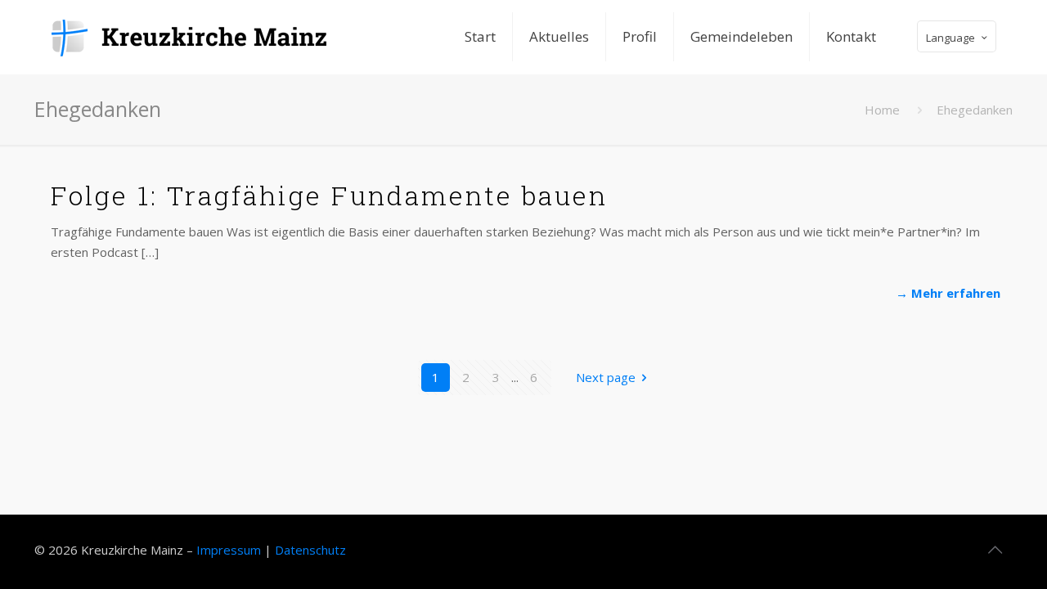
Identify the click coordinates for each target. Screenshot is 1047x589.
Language (950, 37)
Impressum (228, 550)
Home (882, 109)
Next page (606, 377)
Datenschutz (310, 550)
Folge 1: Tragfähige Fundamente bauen (329, 195)
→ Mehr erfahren (948, 293)
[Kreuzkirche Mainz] (200, 37)
